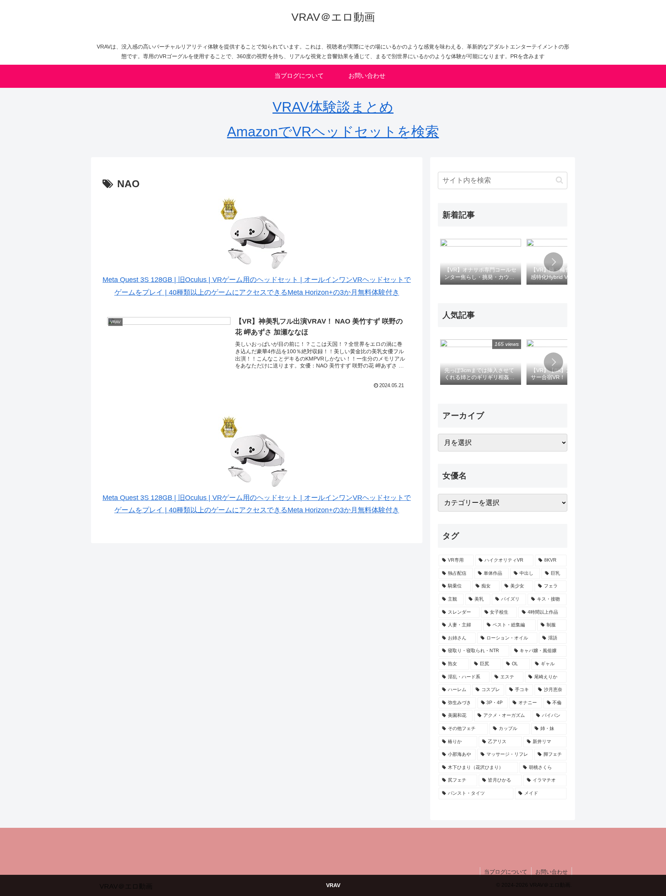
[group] (480, 262)
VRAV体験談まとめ (333, 107)
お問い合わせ (551, 872)
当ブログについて (505, 872)
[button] (559, 180)
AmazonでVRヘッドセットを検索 (333, 131)
